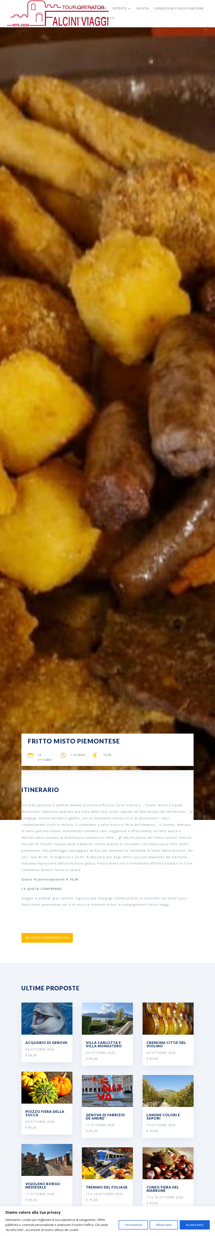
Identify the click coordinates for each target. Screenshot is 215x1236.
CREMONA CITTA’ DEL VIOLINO (166, 1044)
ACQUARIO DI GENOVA (46, 1043)
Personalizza (133, 1225)
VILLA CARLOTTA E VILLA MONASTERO (104, 1044)
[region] (107, 1221)
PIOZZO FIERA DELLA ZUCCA (44, 1113)
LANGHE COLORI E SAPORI (163, 1116)
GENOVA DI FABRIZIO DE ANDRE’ (105, 1116)
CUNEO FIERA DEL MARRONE (163, 1189)
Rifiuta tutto (164, 1225)
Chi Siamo (98, 8)
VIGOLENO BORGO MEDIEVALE (42, 1185)
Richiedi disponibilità (47, 938)
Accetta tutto (195, 1225)
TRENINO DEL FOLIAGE (107, 1187)
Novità (142, 8)
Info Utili (83, 18)
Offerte (120, 8)
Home (80, 8)
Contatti (106, 18)
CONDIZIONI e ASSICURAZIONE (179, 8)
